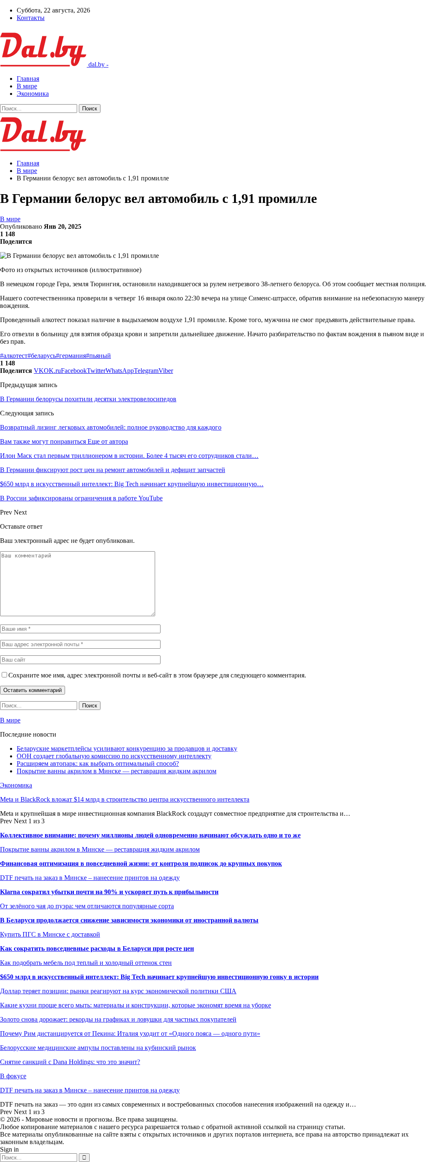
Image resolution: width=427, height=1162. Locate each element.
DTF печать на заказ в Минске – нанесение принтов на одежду (90, 877)
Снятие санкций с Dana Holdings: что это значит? (70, 1061)
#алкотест (14, 355)
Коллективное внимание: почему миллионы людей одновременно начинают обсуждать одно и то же (150, 835)
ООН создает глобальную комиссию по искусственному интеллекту (114, 756)
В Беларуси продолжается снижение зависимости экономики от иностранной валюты (129, 920)
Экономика (33, 93)
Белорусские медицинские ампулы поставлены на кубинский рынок (98, 1047)
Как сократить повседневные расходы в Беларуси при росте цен (97, 948)
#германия (71, 355)
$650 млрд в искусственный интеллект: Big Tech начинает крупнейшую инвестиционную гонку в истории (159, 976)
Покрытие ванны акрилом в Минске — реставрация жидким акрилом (116, 771)
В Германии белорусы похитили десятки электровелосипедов (88, 398)
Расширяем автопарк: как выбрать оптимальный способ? (98, 763)
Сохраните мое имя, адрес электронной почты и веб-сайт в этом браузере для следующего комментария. (157, 675)
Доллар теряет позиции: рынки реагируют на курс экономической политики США (118, 991)
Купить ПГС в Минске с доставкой (50, 934)
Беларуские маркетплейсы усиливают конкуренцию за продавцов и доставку (127, 748)
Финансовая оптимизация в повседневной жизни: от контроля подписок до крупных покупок (141, 863)
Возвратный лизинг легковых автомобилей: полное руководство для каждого (110, 427)
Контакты (31, 17)
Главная (28, 78)
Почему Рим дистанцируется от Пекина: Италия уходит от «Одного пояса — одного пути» (130, 1033)
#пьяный (98, 355)
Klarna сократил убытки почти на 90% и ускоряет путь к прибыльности (109, 891)
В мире (27, 86)
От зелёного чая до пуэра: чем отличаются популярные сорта (87, 906)
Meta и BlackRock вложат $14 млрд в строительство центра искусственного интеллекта (124, 799)
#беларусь (42, 355)
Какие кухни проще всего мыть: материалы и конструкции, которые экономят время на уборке (135, 1005)
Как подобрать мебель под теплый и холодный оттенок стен (86, 962)
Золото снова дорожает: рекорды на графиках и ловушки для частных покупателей (118, 1019)
